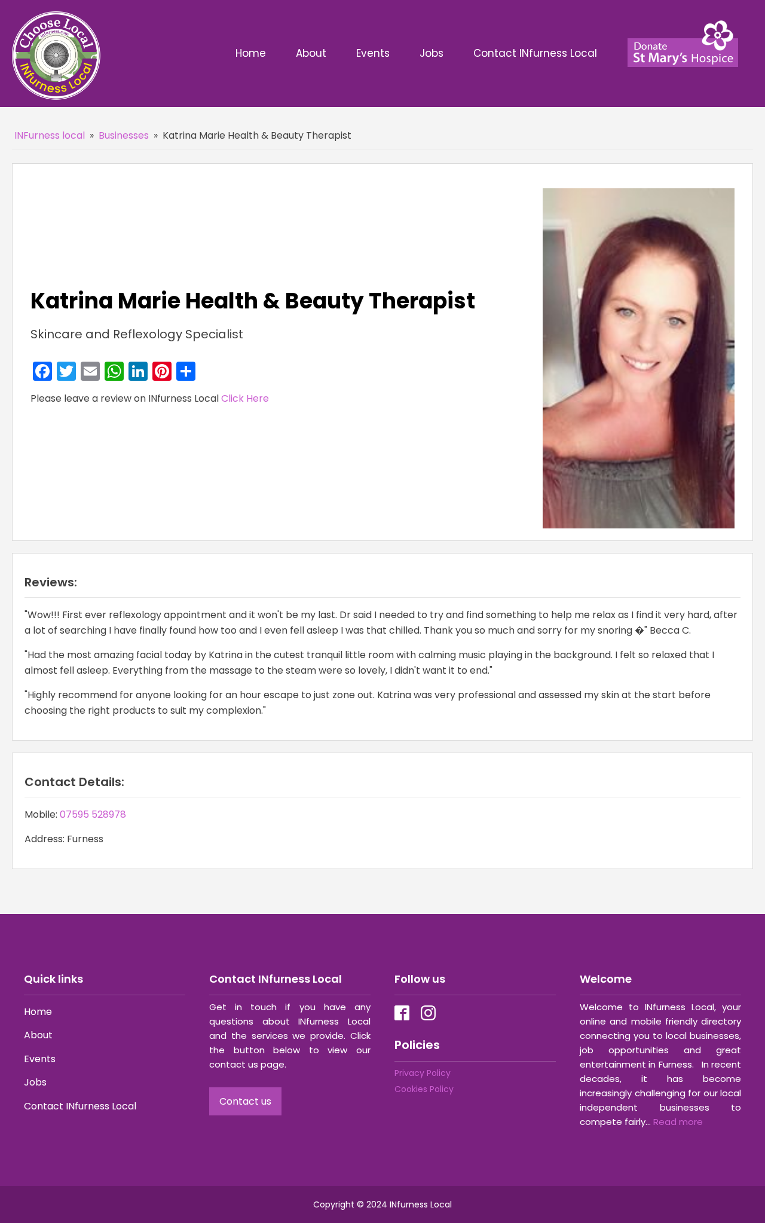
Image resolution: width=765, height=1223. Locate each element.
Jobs (431, 53)
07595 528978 (93, 814)
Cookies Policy (424, 1089)
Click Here (245, 398)
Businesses (124, 135)
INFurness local (49, 135)
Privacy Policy (422, 1073)
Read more (678, 1121)
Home (250, 53)
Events (373, 53)
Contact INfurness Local (536, 53)
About (311, 53)
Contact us (245, 1101)
